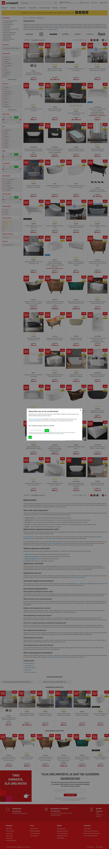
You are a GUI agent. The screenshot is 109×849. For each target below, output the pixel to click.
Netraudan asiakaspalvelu (35, 419)
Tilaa (47, 430)
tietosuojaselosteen (55, 433)
